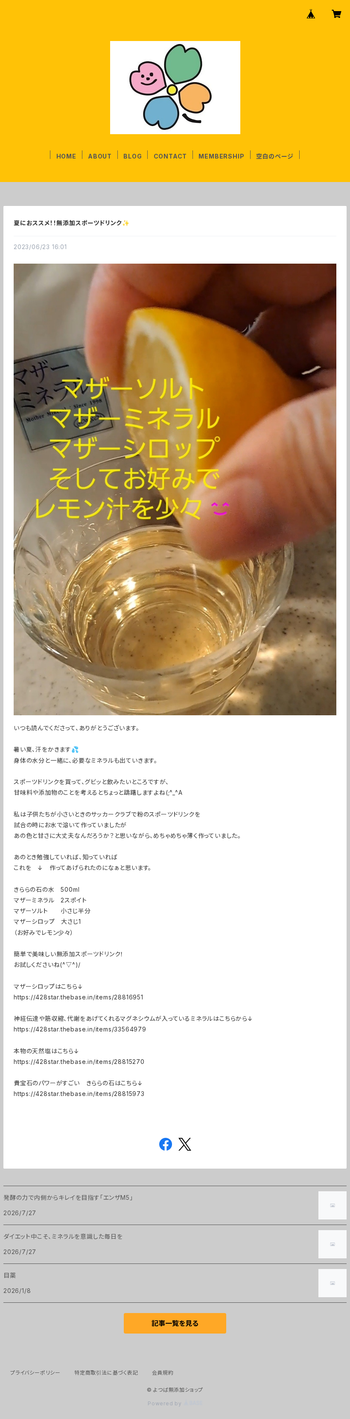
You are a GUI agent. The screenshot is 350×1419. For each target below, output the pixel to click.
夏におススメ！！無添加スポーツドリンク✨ (72, 222)
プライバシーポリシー (35, 1372)
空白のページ (275, 156)
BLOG (132, 156)
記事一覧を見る (175, 1323)
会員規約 (163, 1372)
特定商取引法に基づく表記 (106, 1372)
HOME (66, 156)
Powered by (166, 1403)
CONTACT (170, 156)
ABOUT (100, 156)
